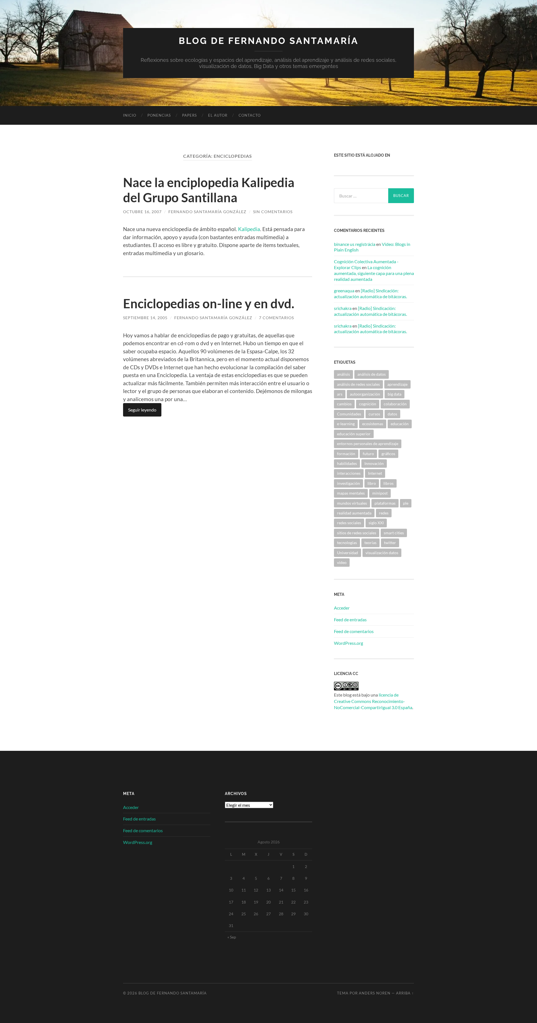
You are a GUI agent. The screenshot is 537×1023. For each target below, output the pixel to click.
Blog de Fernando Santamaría (269, 41)
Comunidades (349, 413)
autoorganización (365, 394)
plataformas (385, 503)
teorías (370, 542)
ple (405, 503)
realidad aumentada (354, 513)
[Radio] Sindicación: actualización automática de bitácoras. (370, 293)
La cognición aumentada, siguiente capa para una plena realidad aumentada (374, 273)
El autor (217, 115)
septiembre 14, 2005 (145, 317)
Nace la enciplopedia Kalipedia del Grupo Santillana (209, 190)
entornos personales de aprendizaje (367, 443)
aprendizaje (397, 384)
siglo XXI (376, 522)
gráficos (388, 453)
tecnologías (347, 542)
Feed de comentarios (354, 631)
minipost (380, 493)
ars (339, 394)
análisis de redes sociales (358, 384)
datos (392, 413)
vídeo (342, 562)
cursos (374, 413)
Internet (375, 473)
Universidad (347, 552)
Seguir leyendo (142, 409)
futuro (368, 453)
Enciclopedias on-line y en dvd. (208, 303)
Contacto (250, 115)
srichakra (343, 308)
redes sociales (349, 522)
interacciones (349, 473)
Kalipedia (249, 229)
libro (372, 483)
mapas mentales (351, 493)
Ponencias (159, 115)
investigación (348, 483)
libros (388, 483)
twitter (390, 542)
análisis (343, 374)
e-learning (346, 423)
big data (394, 394)
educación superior (354, 433)
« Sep (231, 937)
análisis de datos (371, 374)
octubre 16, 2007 (142, 211)
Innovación (374, 463)
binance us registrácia (354, 244)
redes (383, 513)
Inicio (129, 115)
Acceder (342, 607)
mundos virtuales (352, 503)
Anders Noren (374, 993)
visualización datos (382, 552)
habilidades (347, 463)
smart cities (394, 532)
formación (346, 453)
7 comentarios (276, 317)
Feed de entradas (350, 619)
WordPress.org (348, 643)
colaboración (395, 403)
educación (400, 423)
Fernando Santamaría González (207, 211)
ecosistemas (372, 423)
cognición (367, 403)
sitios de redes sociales (356, 532)
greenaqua (344, 290)
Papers (189, 115)
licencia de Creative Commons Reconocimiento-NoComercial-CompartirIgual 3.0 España (373, 701)
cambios (344, 403)
